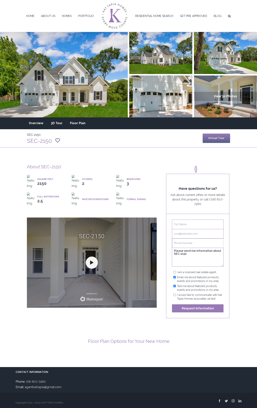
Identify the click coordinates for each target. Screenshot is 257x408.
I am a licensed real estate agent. (197, 272)
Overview (36, 123)
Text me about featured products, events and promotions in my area (198, 288)
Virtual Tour (216, 138)
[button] (219, 16)
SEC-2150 (34, 135)
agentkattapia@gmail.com (43, 387)
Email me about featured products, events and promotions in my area (198, 279)
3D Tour (56, 123)
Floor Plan (77, 123)
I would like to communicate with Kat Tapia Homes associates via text (199, 296)
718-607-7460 (36, 381)
